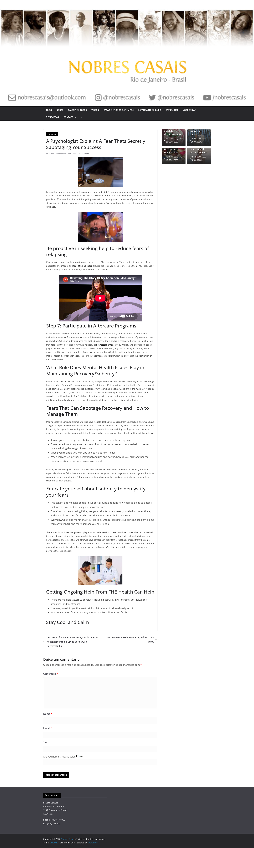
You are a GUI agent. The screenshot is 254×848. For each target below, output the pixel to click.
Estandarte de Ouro (149, 110)
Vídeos (95, 110)
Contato (68, 117)
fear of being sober (82, 265)
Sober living (52, 134)
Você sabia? (189, 110)
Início (49, 110)
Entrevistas (52, 117)
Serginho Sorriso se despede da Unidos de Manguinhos (173, 148)
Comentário (50, 673)
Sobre (60, 110)
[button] (75, 117)
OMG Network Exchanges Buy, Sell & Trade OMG (130, 639)
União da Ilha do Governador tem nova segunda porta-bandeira (199, 148)
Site (45, 742)
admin (86, 153)
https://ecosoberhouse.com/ (107, 344)
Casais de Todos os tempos (118, 110)
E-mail (47, 728)
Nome (47, 713)
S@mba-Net (172, 110)
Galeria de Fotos (77, 110)
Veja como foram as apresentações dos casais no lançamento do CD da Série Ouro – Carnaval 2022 (72, 642)
